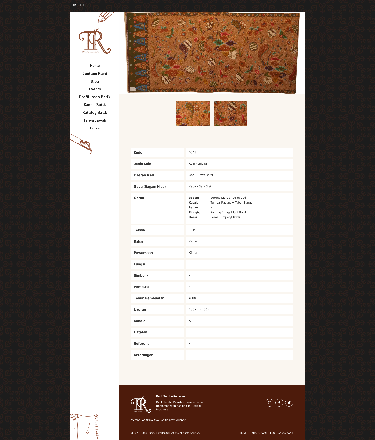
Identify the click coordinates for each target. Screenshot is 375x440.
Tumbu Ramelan (95, 41)
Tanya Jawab (94, 120)
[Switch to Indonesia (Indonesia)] (77, 7)
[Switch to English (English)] (84, 7)
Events (95, 89)
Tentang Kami (95, 73)
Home (95, 65)
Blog (95, 81)
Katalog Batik (94, 112)
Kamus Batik (95, 104)
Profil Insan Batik (95, 96)
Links (95, 128)
